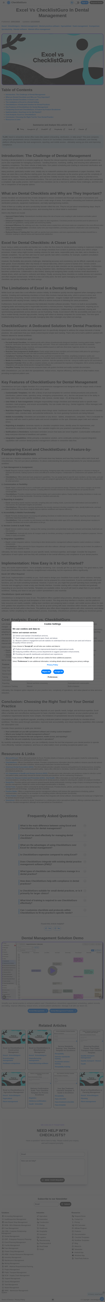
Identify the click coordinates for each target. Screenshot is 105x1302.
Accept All (58, 672)
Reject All (46, 672)
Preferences (52, 677)
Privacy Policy (52, 665)
